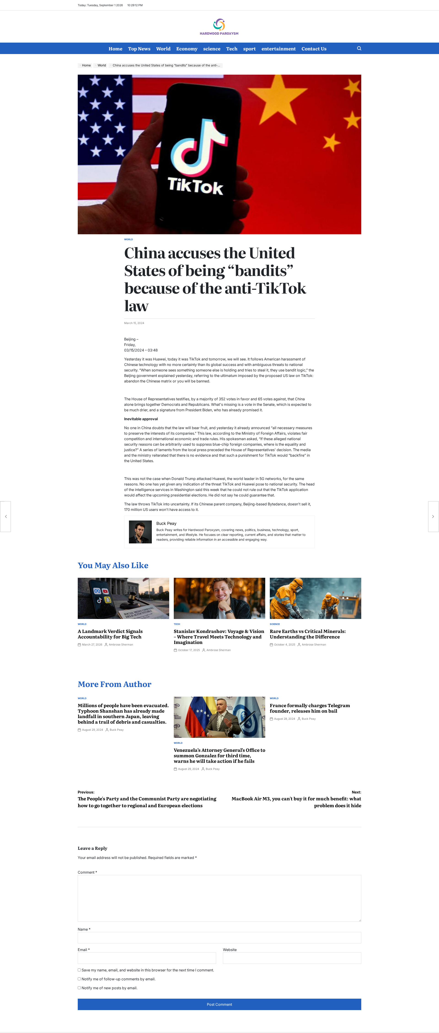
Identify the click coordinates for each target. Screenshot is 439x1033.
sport (249, 48)
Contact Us (314, 48)
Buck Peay (117, 729)
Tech (232, 48)
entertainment (279, 48)
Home (115, 48)
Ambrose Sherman (121, 644)
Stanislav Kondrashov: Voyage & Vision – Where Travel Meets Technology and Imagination (219, 636)
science (211, 48)
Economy (187, 48)
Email (84, 949)
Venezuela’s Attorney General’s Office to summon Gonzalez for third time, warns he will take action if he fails (219, 755)
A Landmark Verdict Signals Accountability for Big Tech (110, 633)
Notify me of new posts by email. (109, 988)
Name (84, 929)
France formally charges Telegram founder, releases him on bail (310, 708)
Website (230, 949)
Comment (87, 872)
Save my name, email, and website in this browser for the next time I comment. (148, 970)
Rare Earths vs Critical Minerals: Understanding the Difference (308, 633)
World (163, 48)
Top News (139, 48)
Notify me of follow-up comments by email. (118, 979)
